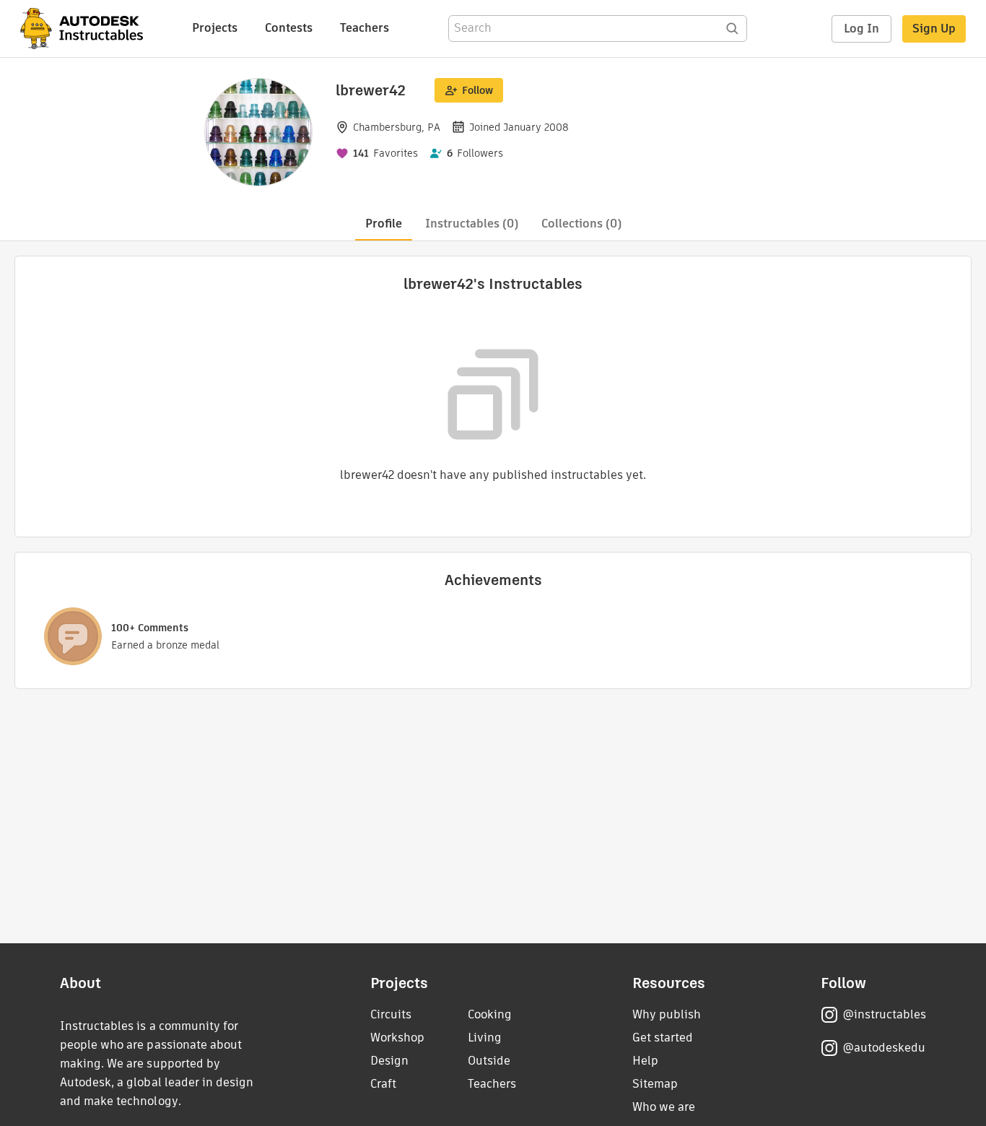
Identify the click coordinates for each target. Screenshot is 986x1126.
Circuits (390, 1014)
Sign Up (934, 28)
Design (389, 1060)
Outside (489, 1060)
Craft (383, 1083)
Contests (289, 28)
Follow (477, 90)
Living (485, 1037)
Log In (861, 28)
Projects (214, 28)
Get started (662, 1037)
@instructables (884, 1014)
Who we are (663, 1107)
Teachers (364, 28)
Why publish (666, 1014)
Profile (383, 223)
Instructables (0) (471, 223)
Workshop (397, 1037)
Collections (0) (581, 223)
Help (645, 1060)
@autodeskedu (883, 1047)
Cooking (490, 1014)
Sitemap (655, 1083)
